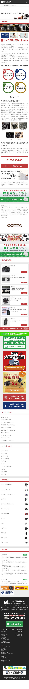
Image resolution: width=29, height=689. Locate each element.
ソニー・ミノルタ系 (6, 466)
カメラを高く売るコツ (5, 638)
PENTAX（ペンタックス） (8, 422)
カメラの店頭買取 (19, 634)
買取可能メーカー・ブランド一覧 (7, 653)
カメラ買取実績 (3, 641)
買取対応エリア (3, 650)
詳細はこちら (24, 271)
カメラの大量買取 (19, 637)
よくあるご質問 (3, 637)
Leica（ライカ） (5, 417)
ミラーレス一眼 (5, 513)
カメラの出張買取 (19, 631)
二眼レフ (3, 532)
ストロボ (3, 499)
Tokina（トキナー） (6, 427)
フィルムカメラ (5, 508)
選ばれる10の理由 (4, 634)
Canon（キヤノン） (6, 419)
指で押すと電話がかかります (14, 166)
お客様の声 (3, 635)
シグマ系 (3, 461)
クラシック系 (4, 456)
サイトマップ (3, 657)
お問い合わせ (3, 661)
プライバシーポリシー (5, 659)
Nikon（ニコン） (5, 432)
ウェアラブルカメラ (6, 484)
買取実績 (6, 5)
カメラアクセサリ (5, 489)
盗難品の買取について (5, 649)
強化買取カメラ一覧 (4, 652)
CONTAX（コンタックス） (8, 440)
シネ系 (3, 464)
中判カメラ (4, 528)
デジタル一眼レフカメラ (7, 504)
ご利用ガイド (3, 631)
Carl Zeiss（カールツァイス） (9, 430)
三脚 (2, 523)
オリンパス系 (4, 451)
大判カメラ (4, 537)
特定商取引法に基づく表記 (5, 660)
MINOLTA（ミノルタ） (7, 435)
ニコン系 (3, 474)
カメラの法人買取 (19, 635)
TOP (2, 5)
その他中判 (4, 471)
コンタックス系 (5, 458)
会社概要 (2, 656)
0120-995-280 (14, 160)
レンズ (3, 518)
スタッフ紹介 (3, 648)
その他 (3, 469)
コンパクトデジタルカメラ (8, 494)
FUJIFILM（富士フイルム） (8, 425)
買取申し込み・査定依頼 (5, 642)
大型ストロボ (4, 542)
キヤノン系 (4, 453)
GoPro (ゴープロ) (5, 438)
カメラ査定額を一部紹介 (5, 639)
